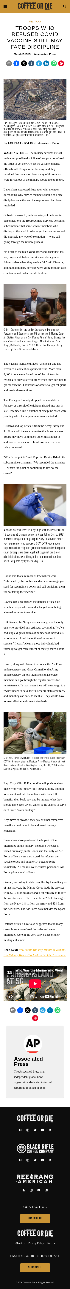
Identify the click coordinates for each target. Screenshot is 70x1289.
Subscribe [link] (35, 1267)
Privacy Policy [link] (36, 1243)
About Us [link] (20, 1243)
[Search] (65, 6)
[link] (35, 6)
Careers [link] (51, 1243)
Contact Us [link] (35, 1218)
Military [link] (35, 21)
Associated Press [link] (45, 53)
